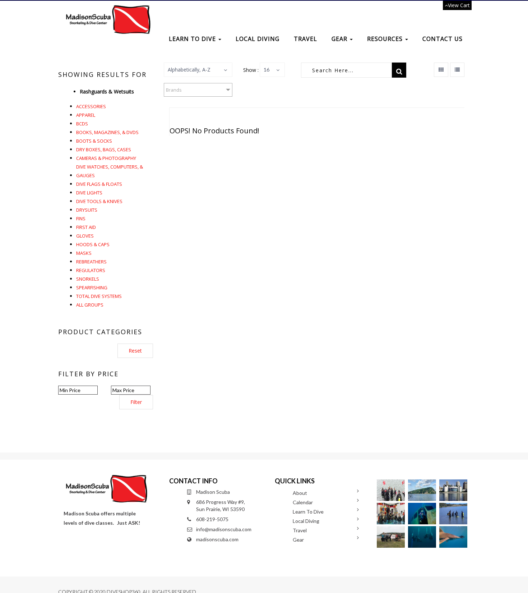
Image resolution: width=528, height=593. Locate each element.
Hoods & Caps (93, 244)
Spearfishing (91, 287)
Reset (135, 350)
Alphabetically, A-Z (189, 69)
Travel (305, 39)
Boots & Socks (94, 141)
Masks (84, 253)
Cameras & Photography (106, 158)
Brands (174, 90)
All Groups (89, 305)
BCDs (82, 123)
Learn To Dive (193, 39)
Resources (385, 39)
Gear (340, 39)
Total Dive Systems (99, 296)
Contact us (442, 39)
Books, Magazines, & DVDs (107, 132)
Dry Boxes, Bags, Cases (103, 149)
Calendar (303, 502)
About (300, 493)
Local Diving (257, 39)
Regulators (90, 270)
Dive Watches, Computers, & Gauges (109, 171)
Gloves (85, 236)
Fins (80, 218)
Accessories (91, 106)
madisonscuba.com (217, 539)
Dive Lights (89, 192)
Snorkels (87, 279)
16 (266, 69)
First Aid (86, 227)
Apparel (85, 115)
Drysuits (86, 210)
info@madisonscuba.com (223, 529)
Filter (136, 402)
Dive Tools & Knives (99, 201)
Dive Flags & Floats (99, 184)
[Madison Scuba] (107, 10)
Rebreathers (91, 261)
